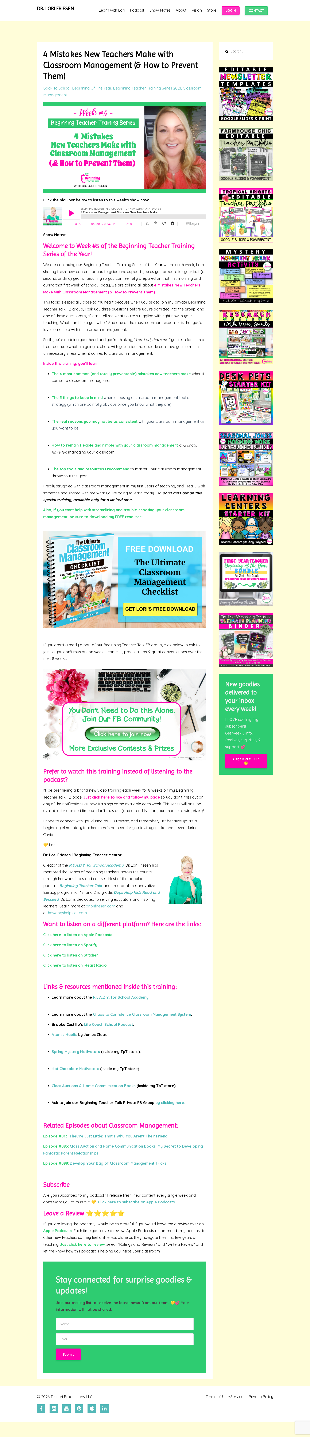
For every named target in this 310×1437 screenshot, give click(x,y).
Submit (68, 1354)
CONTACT (256, 10)
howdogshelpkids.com (67, 912)
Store (211, 10)
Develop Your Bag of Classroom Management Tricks (118, 1163)
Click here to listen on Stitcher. (70, 955)
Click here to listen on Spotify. (70, 944)
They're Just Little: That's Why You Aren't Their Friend (118, 1136)
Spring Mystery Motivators (76, 1051)
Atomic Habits (64, 1034)
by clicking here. (170, 1102)
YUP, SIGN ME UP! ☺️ (246, 761)
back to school (56, 88)
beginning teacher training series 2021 (147, 88)
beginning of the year (91, 88)
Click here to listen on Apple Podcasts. (78, 934)
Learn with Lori (112, 10)
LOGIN (230, 10)
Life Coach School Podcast (108, 1024)
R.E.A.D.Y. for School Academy (96, 865)
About (181, 10)
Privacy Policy (261, 1396)
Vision (197, 10)
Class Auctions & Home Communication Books (94, 1085)
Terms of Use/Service (224, 1396)
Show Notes (160, 10)
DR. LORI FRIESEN (55, 8)
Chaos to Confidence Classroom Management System (142, 1014)
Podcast (137, 10)
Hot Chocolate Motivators (75, 1068)
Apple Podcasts (57, 1230)
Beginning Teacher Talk (80, 885)
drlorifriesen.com (100, 906)
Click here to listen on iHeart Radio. (75, 965)
